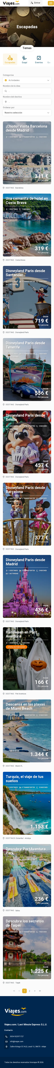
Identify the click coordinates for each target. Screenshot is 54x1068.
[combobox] (27, 102)
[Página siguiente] (35, 991)
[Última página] (40, 991)
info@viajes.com (16, 1042)
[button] (27, 113)
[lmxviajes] (15, 1012)
